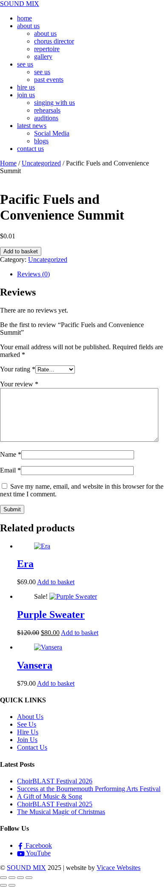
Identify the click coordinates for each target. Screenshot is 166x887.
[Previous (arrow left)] (3, 885)
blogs (41, 141)
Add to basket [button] (55, 582)
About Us (30, 716)
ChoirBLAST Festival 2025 (54, 804)
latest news (31, 125)
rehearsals (47, 110)
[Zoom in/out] (3, 877)
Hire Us (27, 732)
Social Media (51, 133)
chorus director (54, 41)
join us (26, 95)
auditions (46, 118)
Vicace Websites (118, 867)
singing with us (54, 102)
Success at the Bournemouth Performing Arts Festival (88, 788)
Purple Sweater (51, 614)
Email (10, 470)
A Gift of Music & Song (49, 796)
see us (25, 64)
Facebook (38, 845)
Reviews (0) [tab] (33, 274)
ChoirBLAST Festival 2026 (54, 781)
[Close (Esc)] (29, 877)
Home (8, 163)
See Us (26, 724)
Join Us (27, 739)
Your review (19, 384)
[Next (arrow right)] (12, 885)
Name (10, 454)
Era (25, 563)
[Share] (20, 877)
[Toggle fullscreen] (12, 877)
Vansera (34, 665)
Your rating (17, 369)
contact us (30, 148)
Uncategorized (41, 163)
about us (28, 25)
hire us (26, 87)
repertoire (47, 48)
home (24, 18)
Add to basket (20, 251)
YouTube (38, 853)
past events (48, 79)
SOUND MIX (26, 867)
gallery (43, 56)
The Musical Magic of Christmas (61, 811)
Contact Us (32, 747)
